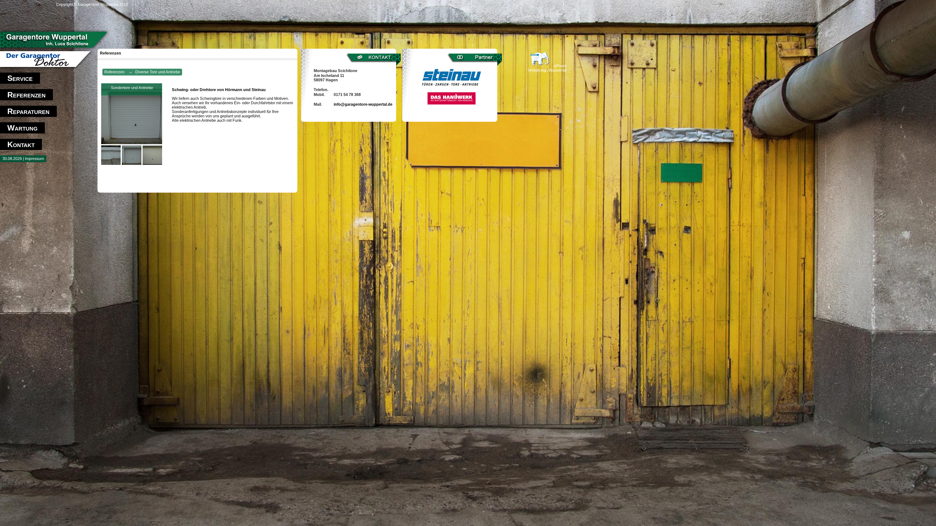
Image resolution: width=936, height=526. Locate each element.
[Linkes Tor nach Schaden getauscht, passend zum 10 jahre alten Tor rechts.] (111, 163)
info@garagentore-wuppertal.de (363, 104)
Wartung (22, 127)
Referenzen (26, 94)
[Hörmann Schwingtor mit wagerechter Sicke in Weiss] (132, 163)
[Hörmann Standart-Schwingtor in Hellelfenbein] (153, 163)
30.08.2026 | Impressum (23, 159)
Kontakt (21, 144)
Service (20, 78)
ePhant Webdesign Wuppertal (547, 68)
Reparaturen (28, 111)
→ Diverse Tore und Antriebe (154, 72)
